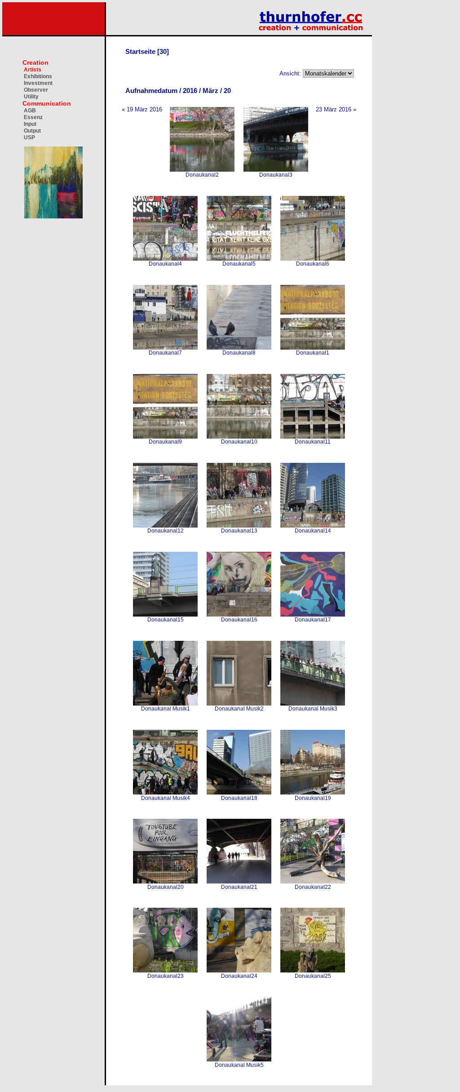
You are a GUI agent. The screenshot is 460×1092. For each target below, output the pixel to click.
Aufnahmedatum (151, 90)
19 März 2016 (144, 109)
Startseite (140, 51)
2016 (190, 90)
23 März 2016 (333, 109)
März (210, 90)
